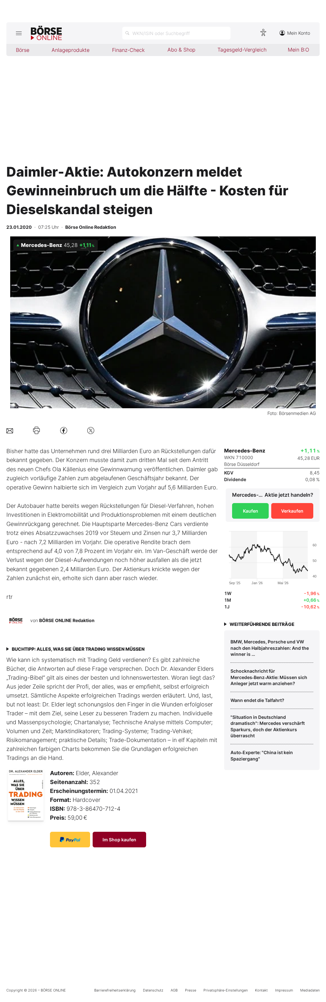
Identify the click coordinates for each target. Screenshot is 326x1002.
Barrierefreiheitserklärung (115, 990)
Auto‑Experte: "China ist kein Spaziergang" (261, 755)
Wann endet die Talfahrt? (257, 700)
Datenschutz (153, 990)
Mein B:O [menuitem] (298, 49)
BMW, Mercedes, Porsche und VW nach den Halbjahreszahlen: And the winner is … (269, 648)
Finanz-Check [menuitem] (128, 50)
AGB (174, 990)
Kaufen (250, 511)
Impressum (284, 990)
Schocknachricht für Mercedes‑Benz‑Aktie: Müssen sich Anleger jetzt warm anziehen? (268, 677)
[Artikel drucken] (36, 430)
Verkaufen (292, 511)
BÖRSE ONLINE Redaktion (67, 620)
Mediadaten (310, 990)
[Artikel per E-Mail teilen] (10, 430)
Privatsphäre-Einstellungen (225, 990)
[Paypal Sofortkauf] (70, 839)
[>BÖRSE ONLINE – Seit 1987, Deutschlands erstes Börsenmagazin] (46, 33)
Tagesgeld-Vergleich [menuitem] (241, 49)
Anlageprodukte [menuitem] (70, 50)
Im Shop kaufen (119, 839)
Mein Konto (298, 33)
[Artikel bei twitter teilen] (90, 430)
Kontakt (261, 990)
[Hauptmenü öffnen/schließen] (18, 33)
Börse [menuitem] (22, 50)
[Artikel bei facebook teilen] (63, 430)
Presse (190, 990)
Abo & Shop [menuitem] (181, 49)
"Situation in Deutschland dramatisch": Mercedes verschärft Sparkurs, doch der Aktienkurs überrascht (267, 726)
